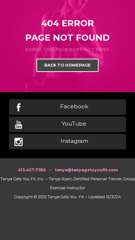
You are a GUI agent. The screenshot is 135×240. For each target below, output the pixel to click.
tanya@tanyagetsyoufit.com (86, 169)
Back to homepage (67, 65)
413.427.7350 (32, 169)
